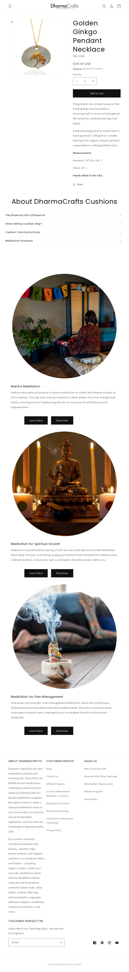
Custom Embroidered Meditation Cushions (58, 793)
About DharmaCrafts (95, 768)
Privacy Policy (53, 830)
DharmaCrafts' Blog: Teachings (100, 776)
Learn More (36, 420)
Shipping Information (58, 803)
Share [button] (80, 184)
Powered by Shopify (73, 964)
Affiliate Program (55, 783)
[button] (10, 6)
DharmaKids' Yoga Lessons (98, 783)
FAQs (48, 768)
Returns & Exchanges (57, 810)
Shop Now (62, 420)
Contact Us (52, 776)
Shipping (77, 68)
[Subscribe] (60, 942)
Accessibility (90, 799)
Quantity (77, 74)
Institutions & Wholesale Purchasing (59, 820)
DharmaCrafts (59, 964)
